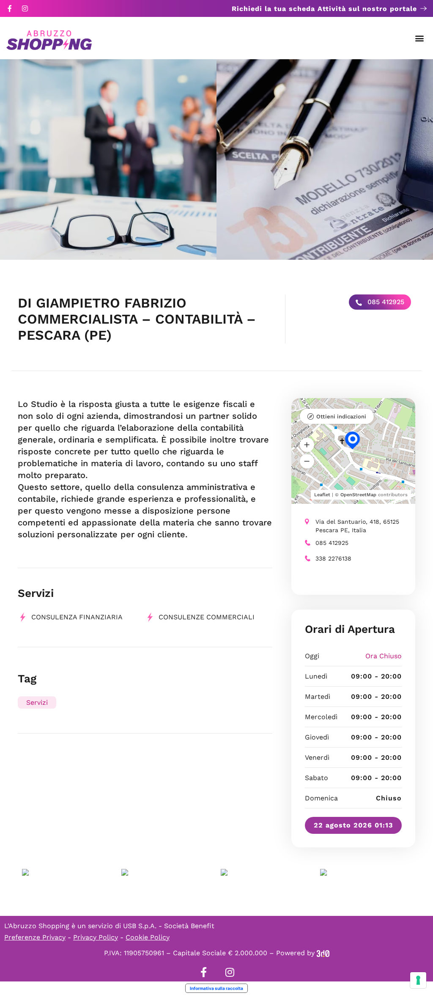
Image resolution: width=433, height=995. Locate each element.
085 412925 (384, 302)
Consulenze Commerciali (207, 617)
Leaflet (322, 495)
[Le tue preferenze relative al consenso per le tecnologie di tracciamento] (418, 980)
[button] (420, 38)
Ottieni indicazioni (341, 416)
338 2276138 (333, 558)
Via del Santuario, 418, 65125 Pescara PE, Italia (357, 525)
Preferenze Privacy (35, 937)
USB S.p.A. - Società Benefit (168, 926)
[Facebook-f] (9, 8)
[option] (108, 159)
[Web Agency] (323, 953)
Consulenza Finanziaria (77, 617)
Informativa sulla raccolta (216, 988)
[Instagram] (25, 8)
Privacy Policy (95, 937)
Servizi (37, 702)
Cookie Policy (148, 937)
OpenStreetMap (358, 495)
